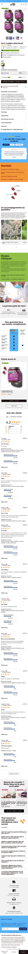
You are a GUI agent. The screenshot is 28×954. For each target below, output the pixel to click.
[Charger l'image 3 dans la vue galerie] (14, 38)
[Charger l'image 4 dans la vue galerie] (17, 38)
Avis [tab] (7, 416)
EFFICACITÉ (6, 144)
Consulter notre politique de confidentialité (9, 947)
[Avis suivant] (26, 153)
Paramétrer (14, 952)
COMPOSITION (19, 144)
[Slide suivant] (15, 247)
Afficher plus (4, 467)
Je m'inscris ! (23, 929)
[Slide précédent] (12, 247)
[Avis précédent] (2, 153)
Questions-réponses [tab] (16, 416)
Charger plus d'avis (14, 773)
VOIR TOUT (14, 406)
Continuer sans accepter (4, 952)
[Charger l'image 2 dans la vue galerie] (10, 38)
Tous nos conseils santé (14, 811)
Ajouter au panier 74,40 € (14, 81)
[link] (14, 192)
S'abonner (6, 77)
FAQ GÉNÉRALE (4, 827)
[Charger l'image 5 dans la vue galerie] (20, 38)
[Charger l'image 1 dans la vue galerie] (7, 38)
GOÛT (12, 144)
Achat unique (6, 73)
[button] (21, 4)
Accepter (23, 952)
